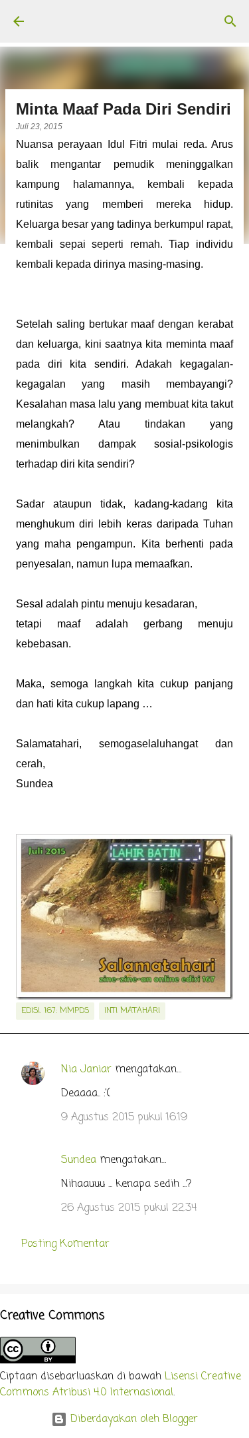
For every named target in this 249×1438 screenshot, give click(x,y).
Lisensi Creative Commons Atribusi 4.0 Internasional (120, 1385)
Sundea (78, 1160)
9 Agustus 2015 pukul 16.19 (124, 1118)
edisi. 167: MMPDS (55, 1011)
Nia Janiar (86, 1070)
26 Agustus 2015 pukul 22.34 (129, 1208)
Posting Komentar (65, 1244)
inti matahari (132, 1011)
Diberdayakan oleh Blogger (132, 1419)
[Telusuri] (230, 21)
